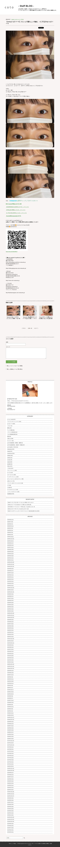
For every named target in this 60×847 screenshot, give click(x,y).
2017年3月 (9, 759)
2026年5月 (9, 526)
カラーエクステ (10, 474)
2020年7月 (9, 674)
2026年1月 (9, 534)
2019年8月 (9, 698)
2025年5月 (9, 551)
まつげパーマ (17, 19)
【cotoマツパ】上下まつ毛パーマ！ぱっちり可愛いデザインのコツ (20, 502)
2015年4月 (9, 808)
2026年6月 (9, 523)
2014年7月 (9, 827)
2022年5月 (9, 628)
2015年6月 (9, 804)
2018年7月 (9, 725)
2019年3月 (9, 708)
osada (8, 461)
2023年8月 (9, 596)
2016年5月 (9, 781)
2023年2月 (9, 608)
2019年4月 (9, 706)
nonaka (8, 459)
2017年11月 (9, 742)
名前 (7, 342)
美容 (8, 436)
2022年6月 (9, 625)
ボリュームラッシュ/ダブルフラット (14, 478)
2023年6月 (9, 600)
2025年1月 (9, 560)
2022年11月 (9, 615)
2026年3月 (9, 530)
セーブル (9, 472)
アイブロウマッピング (11, 489)
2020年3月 (9, 683)
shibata (8, 455)
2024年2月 (9, 583)
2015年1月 (9, 815)
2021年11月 (9, 640)
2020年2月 (9, 685)
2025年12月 (9, 536)
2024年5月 (9, 577)
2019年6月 (9, 702)
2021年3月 (9, 657)
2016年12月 (9, 766)
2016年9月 (9, 772)
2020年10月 (9, 668)
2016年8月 (9, 774)
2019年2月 (9, 711)
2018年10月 (9, 719)
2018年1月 (9, 738)
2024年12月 (9, 562)
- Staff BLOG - (26, 6)
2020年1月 (9, 687)
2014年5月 (9, 832)
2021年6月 (9, 651)
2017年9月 (9, 747)
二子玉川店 (9, 408)
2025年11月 (9, 538)
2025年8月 (9, 545)
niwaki (12, 19)
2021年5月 (9, 653)
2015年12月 (9, 791)
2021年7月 (9, 649)
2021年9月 (9, 645)
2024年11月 (9, 564)
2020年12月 (9, 664)
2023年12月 (9, 587)
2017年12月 (9, 740)
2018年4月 (9, 732)
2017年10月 (9, 745)
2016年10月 (9, 770)
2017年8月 (9, 749)
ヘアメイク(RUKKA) (11, 432)
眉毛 (8, 427)
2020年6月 (9, 676)
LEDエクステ (10, 481)
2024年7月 (9, 572)
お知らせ (9, 438)
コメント (8, 346)
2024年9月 (9, 568)
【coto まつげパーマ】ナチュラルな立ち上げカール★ (18, 508)
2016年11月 (9, 768)
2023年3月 (9, 606)
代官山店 (9, 404)
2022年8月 (9, 621)
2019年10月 (9, 693)
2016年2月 (9, 787)
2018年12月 (9, 715)
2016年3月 (9, 785)
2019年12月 (9, 689)
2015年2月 (9, 813)
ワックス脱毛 (10, 430)
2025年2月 (9, 557)
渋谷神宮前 (9, 493)
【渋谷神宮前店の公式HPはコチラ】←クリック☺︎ (17, 206)
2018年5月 (9, 730)
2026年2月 (9, 532)
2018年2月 (9, 736)
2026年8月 (9, 519)
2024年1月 (9, 585)
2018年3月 (9, 734)
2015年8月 (9, 800)
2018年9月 (9, 721)
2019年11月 (9, 691)
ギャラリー (9, 440)
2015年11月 (9, 793)
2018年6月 (9, 728)
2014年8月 (9, 825)
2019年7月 (9, 700)
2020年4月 (9, 681)
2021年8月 (9, 647)
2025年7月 (9, 547)
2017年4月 (9, 757)
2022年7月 (9, 623)
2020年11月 (9, 666)
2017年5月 (9, 755)
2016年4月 (9, 783)
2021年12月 (9, 638)
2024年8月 (9, 570)
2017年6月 (9, 753)
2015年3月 (9, 810)
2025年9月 (9, 543)
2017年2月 (9, 762)
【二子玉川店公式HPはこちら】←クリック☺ (16, 212)
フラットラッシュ (10, 470)
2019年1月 (9, 713)
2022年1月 (9, 636)
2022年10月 (9, 617)
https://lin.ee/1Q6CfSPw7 (11, 251)
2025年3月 (9, 555)
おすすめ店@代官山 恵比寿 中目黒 (14, 444)
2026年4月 (9, 528)
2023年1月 (9, 611)
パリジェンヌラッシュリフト (13, 421)
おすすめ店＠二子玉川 (11, 447)
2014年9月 (9, 823)
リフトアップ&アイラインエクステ (14, 483)
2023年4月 (9, 604)
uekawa (8, 457)
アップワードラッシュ (11, 476)
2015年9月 (9, 798)
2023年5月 (9, 602)
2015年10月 (9, 796)
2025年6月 (9, 549)
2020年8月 (9, 672)
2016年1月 (9, 789)
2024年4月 (9, 579)
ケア (8, 485)
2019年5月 (9, 704)
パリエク (9, 425)
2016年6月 (9, 779)
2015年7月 (9, 802)
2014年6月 (9, 830)
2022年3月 (9, 632)
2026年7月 (9, 521)
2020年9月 (9, 670)
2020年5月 (9, 679)
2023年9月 (9, 594)
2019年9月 (9, 696)
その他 (8, 487)
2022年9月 (9, 619)
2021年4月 (9, 655)
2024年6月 (9, 574)
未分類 (8, 464)
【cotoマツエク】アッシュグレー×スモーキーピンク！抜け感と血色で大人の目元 (23, 511)
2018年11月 (9, 717)
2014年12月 (9, 817)
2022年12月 (9, 613)
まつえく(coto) (10, 419)
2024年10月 (9, 566)
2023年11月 (9, 589)
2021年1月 (9, 662)
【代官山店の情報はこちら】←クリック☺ (15, 209)
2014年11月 (9, 819)
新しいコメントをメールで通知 (14, 365)
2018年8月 (9, 723)
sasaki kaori (9, 453)
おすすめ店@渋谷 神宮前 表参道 (14, 442)
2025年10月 (9, 540)
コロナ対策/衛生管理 (11, 434)
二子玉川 (22, 19)
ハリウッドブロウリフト (12, 491)
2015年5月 (9, 806)
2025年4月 (9, 553)
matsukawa (9, 449)
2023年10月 (9, 591)
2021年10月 (9, 642)
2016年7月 (9, 776)
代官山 (8, 466)
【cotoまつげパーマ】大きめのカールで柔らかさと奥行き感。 (19, 504)
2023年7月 (9, 598)
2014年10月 (9, 821)
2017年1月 (9, 764)
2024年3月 (9, 581)
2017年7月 (9, 751)
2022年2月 (9, 634)
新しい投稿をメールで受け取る (14, 369)
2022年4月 (9, 630)
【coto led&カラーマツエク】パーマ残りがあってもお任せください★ (21, 506)
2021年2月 (9, 659)
